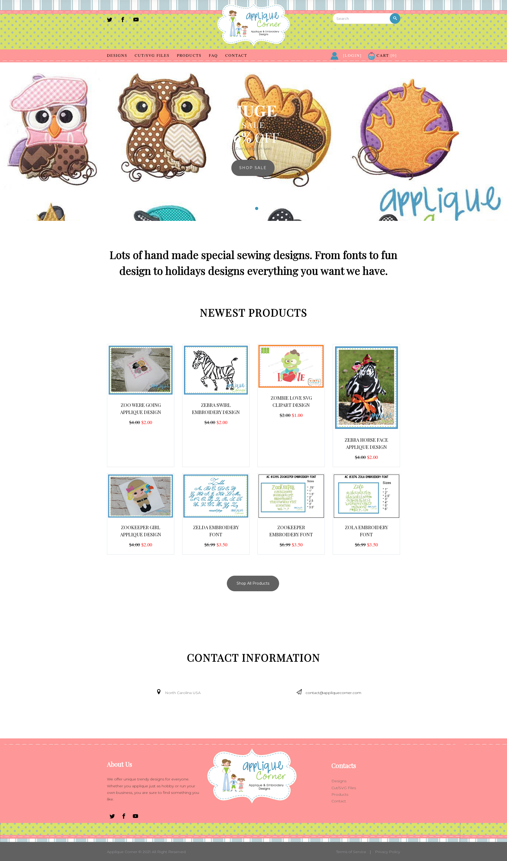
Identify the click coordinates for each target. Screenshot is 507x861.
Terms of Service (351, 851)
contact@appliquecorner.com (333, 692)
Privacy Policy (387, 851)
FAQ (213, 55)
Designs (117, 55)
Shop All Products (253, 583)
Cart (386, 55)
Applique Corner (122, 851)
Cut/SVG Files (152, 55)
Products (189, 55)
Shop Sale (253, 167)
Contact (236, 55)
